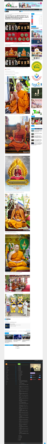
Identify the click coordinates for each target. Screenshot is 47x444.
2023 (19, 369)
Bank (12, 9)
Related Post (6, 333)
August (20, 375)
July (19, 376)
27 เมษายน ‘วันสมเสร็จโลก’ (21, 383)
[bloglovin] (11, 0)
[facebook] (8, 0)
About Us (34, 9)
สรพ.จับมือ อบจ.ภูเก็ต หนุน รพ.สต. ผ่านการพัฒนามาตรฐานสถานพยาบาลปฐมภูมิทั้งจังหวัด (26, 341)
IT (6, 380)
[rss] (13, 0)
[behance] (14, 0)
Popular (33, 128)
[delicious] (17, 0)
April (19, 379)
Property (15, 9)
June (19, 377)
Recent (37, 128)
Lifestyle (25, 9)
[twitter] (9, 0)
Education (30, 9)
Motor (10, 9)
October (20, 373)
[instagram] (16, 0)
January (20, 437)
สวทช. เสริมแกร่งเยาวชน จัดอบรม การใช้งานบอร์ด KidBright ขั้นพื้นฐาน (38, 134)
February (20, 436)
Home (6, 361)
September (20, 374)
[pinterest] (10, 0)
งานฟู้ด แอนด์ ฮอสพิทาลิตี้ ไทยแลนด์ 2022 (23, 380)
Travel (7, 9)
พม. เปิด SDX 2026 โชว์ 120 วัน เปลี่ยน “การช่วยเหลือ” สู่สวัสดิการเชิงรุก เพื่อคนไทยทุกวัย (17, 341)
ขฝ (6, 384)
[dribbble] (12, 0)
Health (22, 9)
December (20, 371)
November (20, 372)
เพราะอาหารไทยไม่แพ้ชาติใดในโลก (22, 402)
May (19, 378)
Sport (27, 9)
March (20, 435)
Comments (40, 128)
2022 (19, 370)
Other (7, 368)
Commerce (19, 9)
